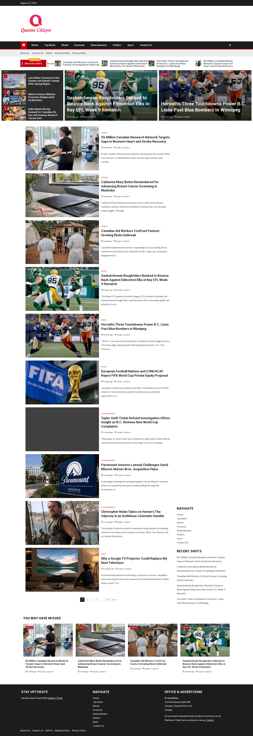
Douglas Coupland (89, 117)
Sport (131, 45)
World (65, 45)
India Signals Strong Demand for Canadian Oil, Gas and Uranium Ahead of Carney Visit (43, 113)
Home (34, 45)
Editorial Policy (62, 53)
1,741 (107, 599)
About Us (24, 53)
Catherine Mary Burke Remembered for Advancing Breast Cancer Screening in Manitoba (130, 186)
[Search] (230, 45)
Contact (210, 720)
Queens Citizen (55, 698)
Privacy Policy (79, 53)
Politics (117, 45)
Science (104, 177)
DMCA (49, 53)
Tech (103, 554)
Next (114, 599)
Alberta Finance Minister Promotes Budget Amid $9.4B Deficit (41, 97)
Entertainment (99, 45)
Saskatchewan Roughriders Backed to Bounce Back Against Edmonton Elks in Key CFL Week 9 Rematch (106, 63)
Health (104, 133)
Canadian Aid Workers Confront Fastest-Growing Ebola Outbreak (58, 63)
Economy (79, 45)
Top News (49, 45)
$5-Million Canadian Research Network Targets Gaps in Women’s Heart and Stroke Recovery (200, 63)
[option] (32, 82)
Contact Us (146, 45)
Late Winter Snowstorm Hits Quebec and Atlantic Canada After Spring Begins (43, 80)
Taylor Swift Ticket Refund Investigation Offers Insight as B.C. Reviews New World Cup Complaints (135, 422)
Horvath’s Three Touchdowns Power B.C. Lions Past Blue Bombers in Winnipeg (150, 63)
